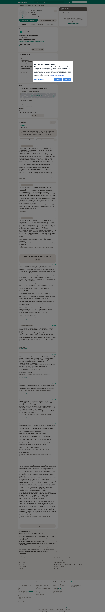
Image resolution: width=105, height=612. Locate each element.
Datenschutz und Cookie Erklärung (57, 75)
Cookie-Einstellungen (39, 79)
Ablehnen (58, 79)
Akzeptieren (67, 79)
